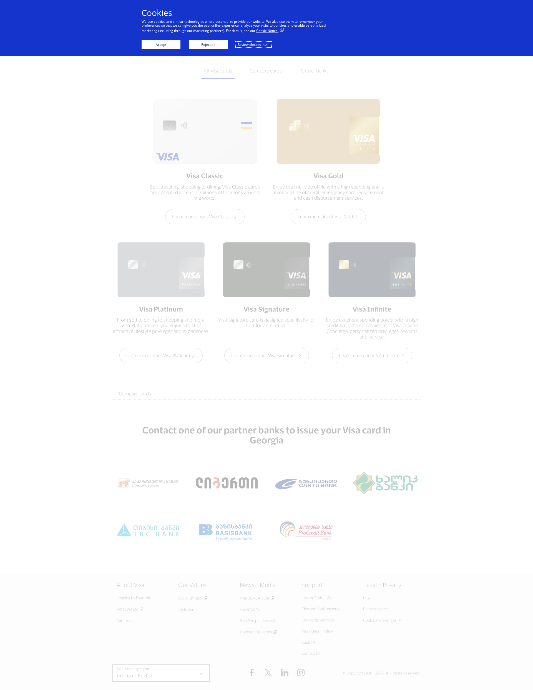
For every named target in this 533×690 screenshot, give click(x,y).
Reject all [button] (208, 44)
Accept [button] (161, 44)
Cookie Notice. (267, 30)
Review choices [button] (249, 44)
